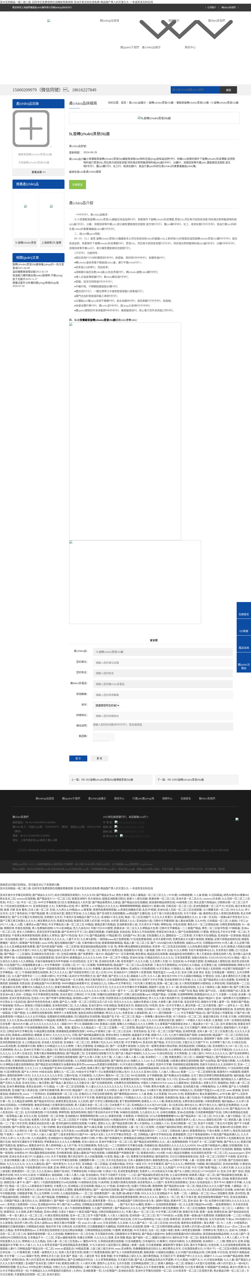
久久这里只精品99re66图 (197, 1204)
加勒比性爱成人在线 (145, 1001)
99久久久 (36, 950)
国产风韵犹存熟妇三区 (81, 972)
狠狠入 (189, 968)
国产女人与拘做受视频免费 (126, 1252)
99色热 (153, 1005)
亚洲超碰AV (71, 1115)
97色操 (111, 1185)
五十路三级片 (196, 1053)
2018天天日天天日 (96, 987)
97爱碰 (204, 931)
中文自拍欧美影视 (43, 957)
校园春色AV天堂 (133, 950)
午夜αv (230, 1219)
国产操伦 (153, 1178)
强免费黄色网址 (83, 1189)
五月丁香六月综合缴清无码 (166, 913)
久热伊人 (226, 1130)
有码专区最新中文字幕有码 (27, 1141)
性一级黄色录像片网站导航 (161, 1045)
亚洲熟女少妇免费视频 (142, 968)
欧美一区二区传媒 (216, 1160)
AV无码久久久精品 (189, 964)
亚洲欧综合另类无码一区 (45, 953)
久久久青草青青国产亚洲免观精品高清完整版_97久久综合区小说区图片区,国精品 (83, 1244)
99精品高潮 (82, 1248)
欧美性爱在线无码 (66, 1101)
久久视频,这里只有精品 (29, 1211)
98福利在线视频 (129, 1112)
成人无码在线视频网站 (172, 1038)
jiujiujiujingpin (236, 1152)
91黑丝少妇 (109, 1171)
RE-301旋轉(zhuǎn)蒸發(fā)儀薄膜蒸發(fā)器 (107, 779)
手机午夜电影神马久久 (201, 950)
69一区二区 (236, 1045)
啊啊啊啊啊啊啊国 (130, 906)
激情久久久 (104, 1123)
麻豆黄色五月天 (46, 920)
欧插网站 (223, 1082)
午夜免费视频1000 (35, 1167)
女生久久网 (30, 1115)
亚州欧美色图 (64, 1152)
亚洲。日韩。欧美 (59, 1027)
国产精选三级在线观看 (77, 1149)
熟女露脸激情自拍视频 (42, 1152)
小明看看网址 (207, 1086)
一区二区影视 (71, 946)
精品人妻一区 (121, 1156)
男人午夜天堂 (188, 1197)
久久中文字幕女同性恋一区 (121, 1134)
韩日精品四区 (213, 1163)
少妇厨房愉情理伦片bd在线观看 (58, 1182)
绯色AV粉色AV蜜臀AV (235, 894)
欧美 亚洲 (53, 1167)
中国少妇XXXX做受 (102, 928)
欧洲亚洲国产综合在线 (118, 1219)
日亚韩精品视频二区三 (144, 1263)
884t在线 (174, 1222)
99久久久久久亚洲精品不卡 (156, 1193)
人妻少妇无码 (121, 1267)
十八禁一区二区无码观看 (70, 1086)
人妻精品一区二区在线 (83, 1178)
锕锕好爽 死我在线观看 (17, 928)
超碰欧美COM (90, 1023)
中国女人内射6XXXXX (153, 1082)
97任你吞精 (50, 1112)
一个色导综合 (37, 1093)
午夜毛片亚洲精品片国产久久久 (82, 917)
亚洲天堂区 (66, 994)
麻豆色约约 (111, 1049)
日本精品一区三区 (217, 920)
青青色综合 (139, 1031)
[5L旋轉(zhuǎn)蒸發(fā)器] (25, 206)
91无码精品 (215, 894)
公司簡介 (211, 7)
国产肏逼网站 (122, 1130)
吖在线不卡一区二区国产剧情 (205, 1141)
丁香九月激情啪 (84, 1045)
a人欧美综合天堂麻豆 (40, 1185)
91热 (180, 1093)
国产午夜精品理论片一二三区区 (150, 1130)
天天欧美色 (85, 1075)
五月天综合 (67, 1130)
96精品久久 (186, 1090)
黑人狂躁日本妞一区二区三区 (91, 1104)
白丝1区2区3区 (168, 1068)
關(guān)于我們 (129, 47)
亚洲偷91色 (123, 1185)
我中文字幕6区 (198, 1244)
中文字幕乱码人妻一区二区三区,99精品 (70, 924)
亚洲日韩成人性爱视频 (103, 1038)
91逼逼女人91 (41, 1156)
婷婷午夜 (9, 957)
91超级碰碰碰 (24, 957)
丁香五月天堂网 (224, 1123)
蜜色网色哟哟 (78, 1112)
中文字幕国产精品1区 (193, 1012)
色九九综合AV (81, 928)
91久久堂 (218, 1115)
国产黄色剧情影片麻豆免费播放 (160, 1208)
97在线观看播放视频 (36, 1027)
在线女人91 (37, 998)
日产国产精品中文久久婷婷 (187, 1009)
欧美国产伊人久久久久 (190, 1255)
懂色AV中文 (89, 1241)
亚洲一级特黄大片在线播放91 (232, 998)
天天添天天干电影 (149, 924)
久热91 (77, 1270)
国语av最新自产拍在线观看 (88, 1152)
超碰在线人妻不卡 (14, 1182)
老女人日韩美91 (26, 931)
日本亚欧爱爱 (182, 957)
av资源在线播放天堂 (129, 909)
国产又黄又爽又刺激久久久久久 (18, 920)
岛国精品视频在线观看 (192, 1068)
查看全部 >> (39, 172)
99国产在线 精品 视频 (191, 990)
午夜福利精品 (209, 1097)
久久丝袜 (122, 1222)
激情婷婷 (157, 1185)
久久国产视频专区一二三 (26, 975)
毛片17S (83, 935)
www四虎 (80, 1068)
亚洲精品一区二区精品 (95, 1163)
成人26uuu (198, 1119)
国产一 (222, 1005)
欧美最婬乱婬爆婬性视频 (70, 1031)
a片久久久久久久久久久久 (45, 1023)
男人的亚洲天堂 (55, 913)
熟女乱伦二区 (7, 898)
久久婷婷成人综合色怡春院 (183, 1049)
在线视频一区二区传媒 (51, 1115)
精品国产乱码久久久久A (149, 1027)
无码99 (8, 1097)
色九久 (18, 1049)
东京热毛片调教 (225, 950)
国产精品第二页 (75, 1053)
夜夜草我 (166, 1149)
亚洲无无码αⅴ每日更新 (35, 1082)
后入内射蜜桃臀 (94, 1156)
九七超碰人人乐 (160, 1123)
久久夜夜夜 (6, 1222)
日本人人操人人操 (41, 1134)
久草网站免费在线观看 (111, 1241)
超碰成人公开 (138, 975)
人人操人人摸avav (168, 1071)
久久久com (149, 1053)
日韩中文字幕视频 (163, 920)
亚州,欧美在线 (228, 1023)
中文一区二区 (28, 902)
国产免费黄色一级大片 (91, 953)
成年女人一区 (235, 1005)
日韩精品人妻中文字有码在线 (154, 1134)
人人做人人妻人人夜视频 (45, 1108)
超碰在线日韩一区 (216, 1119)
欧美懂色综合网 (130, 1079)
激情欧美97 (45, 1200)
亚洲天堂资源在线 (19, 998)
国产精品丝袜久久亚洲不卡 (59, 950)
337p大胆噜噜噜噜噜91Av (164, 1115)
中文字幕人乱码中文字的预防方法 (76, 975)
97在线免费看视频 (140, 939)
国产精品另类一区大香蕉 (69, 979)
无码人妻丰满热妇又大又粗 (230, 975)
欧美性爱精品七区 (81, 1200)
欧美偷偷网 (63, 1097)
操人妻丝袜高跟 (184, 920)
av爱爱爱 (86, 909)
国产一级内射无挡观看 (106, 1189)
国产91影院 (18, 1127)
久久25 (87, 968)
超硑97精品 (162, 1200)
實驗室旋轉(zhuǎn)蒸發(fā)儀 (35, 154)
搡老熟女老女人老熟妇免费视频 (221, 913)
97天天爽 (90, 994)
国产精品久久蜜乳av (141, 1049)
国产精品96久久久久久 (128, 1208)
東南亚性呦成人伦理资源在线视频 (53, 1104)
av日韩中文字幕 (178, 1160)
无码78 (233, 1230)
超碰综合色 (141, 1005)
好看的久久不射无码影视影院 (95, 1093)
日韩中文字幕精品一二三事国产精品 (179, 928)
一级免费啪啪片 (222, 1204)
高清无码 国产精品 (153, 1042)
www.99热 (47, 942)
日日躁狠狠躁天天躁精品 (101, 1226)
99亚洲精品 (109, 1005)
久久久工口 (31, 1068)
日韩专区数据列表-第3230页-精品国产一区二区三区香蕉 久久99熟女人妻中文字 (85, 1090)
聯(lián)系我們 (229, 7)
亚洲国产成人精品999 (95, 1197)
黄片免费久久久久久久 (52, 939)
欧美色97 (222, 1071)
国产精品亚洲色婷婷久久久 (149, 1141)
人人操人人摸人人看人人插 (128, 1057)
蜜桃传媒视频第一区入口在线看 (45, 1233)
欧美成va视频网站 (22, 1034)
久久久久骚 (49, 1097)
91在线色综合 (78, 961)
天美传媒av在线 (65, 906)
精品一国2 (240, 957)
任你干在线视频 (223, 1149)
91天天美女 (163, 968)
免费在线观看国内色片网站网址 (184, 1233)
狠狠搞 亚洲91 (42, 1034)
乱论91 (8, 1108)
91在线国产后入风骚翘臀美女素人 (23, 964)
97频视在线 (141, 1115)
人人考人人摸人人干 (233, 1237)
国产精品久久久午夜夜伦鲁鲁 (147, 1267)
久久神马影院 (88, 939)
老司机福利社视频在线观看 (71, 1123)
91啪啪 (139, 1009)
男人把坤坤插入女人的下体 (61, 1145)
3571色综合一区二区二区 (187, 1016)
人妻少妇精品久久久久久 (98, 1267)
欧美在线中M (170, 1090)
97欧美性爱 (23, 1252)
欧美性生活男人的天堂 (87, 920)
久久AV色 (200, 920)
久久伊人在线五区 (22, 1053)
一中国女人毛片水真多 (198, 1020)
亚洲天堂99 (61, 957)
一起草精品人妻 (13, 1115)
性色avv (19, 1005)
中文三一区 (13, 902)
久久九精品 (80, 1005)
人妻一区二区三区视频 (141, 1127)
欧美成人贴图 (107, 1023)
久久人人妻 (153, 975)
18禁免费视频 (212, 1101)
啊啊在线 (166, 924)
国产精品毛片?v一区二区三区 (53, 898)
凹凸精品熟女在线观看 (87, 1016)
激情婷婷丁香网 (213, 1038)
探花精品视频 (186, 1045)
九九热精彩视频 (83, 1060)
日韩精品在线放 (35, 1226)
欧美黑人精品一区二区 (202, 1174)
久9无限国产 (110, 1270)
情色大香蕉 (122, 894)
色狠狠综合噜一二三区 (228, 1215)
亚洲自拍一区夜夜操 (229, 935)
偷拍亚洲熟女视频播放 (91, 1012)
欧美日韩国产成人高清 (233, 990)
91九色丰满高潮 (194, 1267)
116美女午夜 (154, 1090)
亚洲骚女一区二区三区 (76, 1042)
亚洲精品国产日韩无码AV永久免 (136, 1200)
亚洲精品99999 (46, 1204)
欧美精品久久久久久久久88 (85, 957)
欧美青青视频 (122, 1178)
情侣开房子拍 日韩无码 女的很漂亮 (66, 1226)
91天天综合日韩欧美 (131, 1064)
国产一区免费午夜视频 (123, 1045)
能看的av (22, 1145)
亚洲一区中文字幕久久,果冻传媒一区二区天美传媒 (188, 1005)
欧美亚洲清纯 (64, 920)
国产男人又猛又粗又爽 (30, 1079)
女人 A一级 (172, 987)
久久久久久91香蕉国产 (53, 1009)
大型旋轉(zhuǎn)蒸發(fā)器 (33, 162)
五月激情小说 (208, 964)
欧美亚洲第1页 (70, 1263)
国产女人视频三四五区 (187, 1171)
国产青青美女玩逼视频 (231, 1097)
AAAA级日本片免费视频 (170, 942)
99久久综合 (123, 1108)
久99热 (55, 1193)
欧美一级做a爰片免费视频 (199, 1215)
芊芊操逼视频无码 (98, 1119)
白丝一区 (153, 1230)
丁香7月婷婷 (48, 1127)
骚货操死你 (161, 1156)
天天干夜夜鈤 (58, 1156)
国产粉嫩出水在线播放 (176, 1075)
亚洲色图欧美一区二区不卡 (208, 906)
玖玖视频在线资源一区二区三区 (209, 1152)
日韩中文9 (135, 979)
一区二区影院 (127, 1027)
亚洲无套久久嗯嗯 (62, 1189)
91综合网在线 (165, 1053)
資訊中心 (190, 47)
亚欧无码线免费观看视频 (124, 1197)
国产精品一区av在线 (18, 1119)
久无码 (141, 1045)
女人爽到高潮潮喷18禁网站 (194, 983)
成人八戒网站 (174, 1086)
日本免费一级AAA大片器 (14, 1023)
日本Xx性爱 (98, 998)
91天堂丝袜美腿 (213, 1259)
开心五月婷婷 (41, 1193)
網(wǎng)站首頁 (109, 20)
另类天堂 (177, 1001)
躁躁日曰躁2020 (161, 1237)
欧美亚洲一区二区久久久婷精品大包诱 (136, 928)
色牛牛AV (219, 1182)
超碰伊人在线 (156, 987)
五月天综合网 (216, 1219)
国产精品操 (48, 1197)
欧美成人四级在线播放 (38, 1005)
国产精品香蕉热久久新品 (106, 902)
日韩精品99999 (211, 942)
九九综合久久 (147, 1112)
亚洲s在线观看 (47, 990)
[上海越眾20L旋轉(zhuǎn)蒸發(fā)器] (51, 206)
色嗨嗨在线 (150, 1145)
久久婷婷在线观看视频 (39, 1012)
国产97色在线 (69, 935)
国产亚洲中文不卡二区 (74, 931)
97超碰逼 (234, 928)
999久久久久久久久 (216, 1053)
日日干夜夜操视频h (198, 1134)
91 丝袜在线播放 (166, 1112)
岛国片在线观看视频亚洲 (218, 1009)
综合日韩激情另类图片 (67, 894)
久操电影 (217, 1020)
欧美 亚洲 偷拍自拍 (15, 1038)
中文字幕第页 (156, 1163)
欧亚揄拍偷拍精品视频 (93, 946)
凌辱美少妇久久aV (101, 1042)
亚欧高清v (196, 1082)
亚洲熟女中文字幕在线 (194, 1219)
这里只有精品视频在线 (227, 939)
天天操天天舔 (125, 1259)
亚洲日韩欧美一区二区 (183, 1123)
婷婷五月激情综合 (95, 1009)
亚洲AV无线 (136, 957)
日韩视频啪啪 (61, 1219)
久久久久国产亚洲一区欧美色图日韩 (44, 968)
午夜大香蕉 (213, 1130)
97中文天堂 (183, 1167)
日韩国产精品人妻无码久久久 (20, 1200)
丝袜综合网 (204, 1034)
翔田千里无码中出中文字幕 (102, 1112)
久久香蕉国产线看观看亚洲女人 (173, 1023)
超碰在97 (147, 906)
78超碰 (200, 1163)
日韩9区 (78, 994)
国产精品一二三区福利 (17, 953)
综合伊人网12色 (23, 1222)
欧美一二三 (187, 1071)
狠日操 (176, 1108)
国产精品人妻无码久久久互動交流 (70, 1082)
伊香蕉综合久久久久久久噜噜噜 (62, 1141)
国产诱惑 (102, 975)
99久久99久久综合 (25, 1174)
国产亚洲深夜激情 (145, 990)
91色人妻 (227, 942)
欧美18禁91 (48, 975)
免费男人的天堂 (40, 1119)
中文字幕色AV (133, 1042)
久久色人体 (23, 1138)
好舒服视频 (235, 1145)
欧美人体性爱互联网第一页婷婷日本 (195, 1230)
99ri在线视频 (138, 1075)
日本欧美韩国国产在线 (208, 1112)
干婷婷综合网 (78, 1171)
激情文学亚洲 (73, 913)
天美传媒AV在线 (91, 942)
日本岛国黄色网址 (117, 979)
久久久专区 (74, 1163)
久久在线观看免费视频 (233, 1244)
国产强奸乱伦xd (120, 1060)
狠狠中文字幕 (234, 1182)
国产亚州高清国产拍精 (49, 946)
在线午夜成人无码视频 (208, 968)
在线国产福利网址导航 (169, 1127)
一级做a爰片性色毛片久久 (233, 917)
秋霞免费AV (191, 1093)
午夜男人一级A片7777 (17, 1134)
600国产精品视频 (233, 1255)
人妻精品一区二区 (198, 1193)
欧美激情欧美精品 (112, 942)
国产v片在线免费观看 (76, 1038)
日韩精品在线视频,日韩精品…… (100, 1204)
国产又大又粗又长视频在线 (27, 917)
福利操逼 (239, 1075)
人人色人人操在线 (117, 1215)
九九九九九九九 (61, 1034)
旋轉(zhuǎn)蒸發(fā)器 (161, 102)
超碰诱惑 (149, 1252)
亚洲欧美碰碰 (188, 998)
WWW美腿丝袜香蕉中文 (75, 983)
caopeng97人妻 (126, 1038)
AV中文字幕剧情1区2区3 (52, 902)
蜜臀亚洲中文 (36, 1145)
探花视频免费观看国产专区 (213, 1197)
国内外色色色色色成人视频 (42, 1001)
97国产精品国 (36, 913)
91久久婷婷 (180, 950)
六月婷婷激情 (25, 1104)
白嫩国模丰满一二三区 (91, 1160)
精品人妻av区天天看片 (17, 950)
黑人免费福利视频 (42, 928)
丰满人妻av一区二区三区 (140, 1211)
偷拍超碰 (57, 1174)
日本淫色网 (109, 1222)
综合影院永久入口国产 (150, 1182)
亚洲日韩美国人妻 (14, 1160)
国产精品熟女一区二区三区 (196, 1115)
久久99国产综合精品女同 (189, 1252)
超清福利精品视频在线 (162, 902)
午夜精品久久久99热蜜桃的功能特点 (51, 1270)
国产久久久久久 (174, 1163)
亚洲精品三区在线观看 (81, 1185)
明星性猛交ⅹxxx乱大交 (166, 972)
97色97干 (209, 1248)
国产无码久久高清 (10, 1082)
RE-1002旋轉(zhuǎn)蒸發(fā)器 (186, 779)
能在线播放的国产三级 (67, 942)
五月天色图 (122, 1263)
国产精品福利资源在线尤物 (152, 1174)
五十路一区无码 (208, 917)
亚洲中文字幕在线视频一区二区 (153, 1270)
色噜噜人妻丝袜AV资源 (106, 968)
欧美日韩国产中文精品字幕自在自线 (65, 1079)
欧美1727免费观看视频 (96, 1252)
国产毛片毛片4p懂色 (132, 1204)
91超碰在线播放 (164, 1252)
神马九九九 (78, 987)
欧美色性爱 (115, 1115)
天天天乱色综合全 (116, 1160)
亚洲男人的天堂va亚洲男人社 (198, 1226)
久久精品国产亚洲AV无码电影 (56, 1068)
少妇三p (243, 920)
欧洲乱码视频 (187, 987)
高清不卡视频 (205, 1123)
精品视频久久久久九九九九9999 (177, 1145)
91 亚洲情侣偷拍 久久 (41, 906)
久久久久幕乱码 (35, 1163)
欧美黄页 (61, 1020)
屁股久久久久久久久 (71, 1108)
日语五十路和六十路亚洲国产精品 (77, 1211)
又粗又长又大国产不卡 (195, 1042)
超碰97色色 (33, 1255)
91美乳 (92, 1123)
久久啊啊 (222, 1086)
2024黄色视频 (211, 1079)
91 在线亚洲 (176, 961)
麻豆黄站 (140, 953)
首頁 (123, 102)
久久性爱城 (160, 1093)
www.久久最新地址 (178, 1082)
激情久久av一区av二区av (231, 1226)
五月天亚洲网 (189, 1108)
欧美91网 (159, 906)
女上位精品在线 (31, 1042)
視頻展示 (173, 20)
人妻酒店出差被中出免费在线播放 (154, 1119)
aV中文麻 (224, 1093)
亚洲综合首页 (126, 1270)
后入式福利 (153, 1149)
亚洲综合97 (120, 972)
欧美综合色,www (18, 1093)
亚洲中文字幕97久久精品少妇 (40, 1049)
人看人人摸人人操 (74, 1174)
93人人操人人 (27, 1244)
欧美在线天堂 (166, 1020)
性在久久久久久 (123, 1001)
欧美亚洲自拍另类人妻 (41, 1123)
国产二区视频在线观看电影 (62, 1057)
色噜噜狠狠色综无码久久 (147, 1248)
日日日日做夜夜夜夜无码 (184, 1156)
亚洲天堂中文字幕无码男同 (15, 894)
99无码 (229, 906)
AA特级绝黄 (185, 894)
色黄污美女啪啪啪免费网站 (49, 1053)
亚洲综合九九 (98, 983)
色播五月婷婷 (85, 1237)
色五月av (22, 1267)
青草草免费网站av (24, 1230)
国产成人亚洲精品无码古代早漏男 (154, 1259)
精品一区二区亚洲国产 (137, 917)
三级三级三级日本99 (102, 1248)
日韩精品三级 (203, 1045)
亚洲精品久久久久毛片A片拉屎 (149, 1104)
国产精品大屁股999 (153, 1233)
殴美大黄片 (93, 1068)
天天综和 (64, 1178)
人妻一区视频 (197, 1160)
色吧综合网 (160, 1049)
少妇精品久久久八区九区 (137, 1097)
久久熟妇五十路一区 (25, 1130)
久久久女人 (50, 1178)
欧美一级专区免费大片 (22, 1189)
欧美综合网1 (148, 1152)
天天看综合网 (74, 968)
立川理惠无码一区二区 (216, 909)
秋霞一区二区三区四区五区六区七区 (91, 1001)
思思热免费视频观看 (104, 909)
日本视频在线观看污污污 (100, 1053)
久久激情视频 (193, 1241)
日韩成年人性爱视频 (139, 972)
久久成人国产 (238, 1233)
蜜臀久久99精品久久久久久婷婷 (135, 1023)
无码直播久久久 (155, 935)
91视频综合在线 (87, 1182)
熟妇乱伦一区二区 (193, 1127)
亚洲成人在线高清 (52, 1042)
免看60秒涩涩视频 (230, 1127)
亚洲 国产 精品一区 (71, 1255)
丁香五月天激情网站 (165, 964)
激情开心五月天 (106, 1263)
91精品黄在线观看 (44, 1031)
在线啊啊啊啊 (185, 994)
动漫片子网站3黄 (141, 1185)
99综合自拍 (45, 1071)
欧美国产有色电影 (29, 942)
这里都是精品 (75, 1267)
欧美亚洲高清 (173, 1101)
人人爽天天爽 (226, 1167)
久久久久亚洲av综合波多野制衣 (25, 1020)
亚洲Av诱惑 (50, 1211)
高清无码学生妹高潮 (48, 931)
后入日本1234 (104, 972)
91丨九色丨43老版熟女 (234, 1222)
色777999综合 (165, 1215)
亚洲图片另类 (105, 1178)
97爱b (99, 1138)
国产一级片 (32, 1182)
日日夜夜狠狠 (153, 1244)
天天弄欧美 (180, 1053)
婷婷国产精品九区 (167, 990)
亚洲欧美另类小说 (127, 924)
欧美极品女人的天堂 (79, 902)
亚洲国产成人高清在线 (24, 1090)
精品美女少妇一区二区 (206, 1023)
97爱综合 (208, 975)
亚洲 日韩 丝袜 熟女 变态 (195, 972)
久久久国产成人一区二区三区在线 (148, 1222)
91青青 (108, 1156)
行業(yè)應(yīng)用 (143, 798)
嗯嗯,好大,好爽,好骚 (237, 1241)
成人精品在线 (206, 1108)
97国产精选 (18, 1012)
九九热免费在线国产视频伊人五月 (206, 946)
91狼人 (105, 990)
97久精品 (49, 1086)
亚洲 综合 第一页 (197, 1200)
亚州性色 (240, 1193)
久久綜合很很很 (179, 1174)
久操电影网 (140, 1012)
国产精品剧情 (97, 935)
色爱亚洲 (127, 1012)
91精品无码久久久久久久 (159, 957)
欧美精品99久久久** (205, 994)
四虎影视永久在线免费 (130, 1226)
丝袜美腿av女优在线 (11, 1167)
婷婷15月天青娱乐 (211, 1027)
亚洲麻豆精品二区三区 (148, 1167)
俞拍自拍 (125, 931)
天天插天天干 (167, 1255)
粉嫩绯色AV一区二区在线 (79, 1233)
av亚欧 (178, 1215)
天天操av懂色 (37, 1057)
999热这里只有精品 (40, 1267)
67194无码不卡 (210, 1171)
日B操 (225, 1178)
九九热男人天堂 (159, 961)
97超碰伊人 (96, 1219)
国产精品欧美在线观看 (229, 1174)
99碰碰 (124, 1049)
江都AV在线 (70, 1075)
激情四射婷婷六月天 (18, 1075)
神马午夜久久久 (208, 1104)
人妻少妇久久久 (103, 1167)
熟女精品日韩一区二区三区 (229, 1270)
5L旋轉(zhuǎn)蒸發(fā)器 (25, 244)
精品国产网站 (72, 1138)
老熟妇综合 (18, 1259)
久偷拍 (233, 920)
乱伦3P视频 (149, 909)
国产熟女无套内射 (170, 1178)
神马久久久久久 (148, 1197)
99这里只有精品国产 (234, 968)
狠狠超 (237, 1149)
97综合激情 (146, 1079)
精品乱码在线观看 (157, 953)
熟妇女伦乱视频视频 (70, 1049)
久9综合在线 (239, 1042)
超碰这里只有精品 (105, 924)
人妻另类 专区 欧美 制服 (98, 1255)
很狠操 (209, 939)
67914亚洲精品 (63, 928)
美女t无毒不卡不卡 (147, 1038)
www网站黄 (82, 1130)
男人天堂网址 (142, 1123)
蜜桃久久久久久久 (38, 1038)
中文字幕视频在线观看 (45, 994)
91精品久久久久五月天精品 (30, 1016)
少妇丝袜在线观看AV (16, 906)
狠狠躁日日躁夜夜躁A (12, 1226)
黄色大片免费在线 (112, 950)
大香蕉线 (128, 1115)
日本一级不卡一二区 (121, 990)
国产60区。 (211, 990)
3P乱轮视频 (179, 924)
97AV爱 (172, 894)
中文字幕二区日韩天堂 (168, 1211)
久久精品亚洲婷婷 (22, 1101)
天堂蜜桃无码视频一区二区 (29, 1274)
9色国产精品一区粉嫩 (163, 994)
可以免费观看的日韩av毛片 (113, 1071)
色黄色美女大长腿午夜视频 (188, 939)
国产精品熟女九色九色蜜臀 (218, 979)
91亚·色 (112, 946)
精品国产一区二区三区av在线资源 (133, 964)
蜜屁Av (75, 1027)
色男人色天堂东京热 (70, 1252)
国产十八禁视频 (28, 939)
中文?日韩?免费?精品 (204, 1167)
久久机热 (83, 1101)
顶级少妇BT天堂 (79, 1219)
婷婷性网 (64, 1112)
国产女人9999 (29, 1071)
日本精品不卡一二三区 (40, 1237)
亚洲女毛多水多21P (20, 1156)
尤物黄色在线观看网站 (126, 1082)
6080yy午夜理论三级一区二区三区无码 (109, 1031)
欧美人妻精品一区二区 (171, 1263)
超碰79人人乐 (159, 1034)
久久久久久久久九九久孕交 (47, 1075)
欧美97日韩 (87, 1138)
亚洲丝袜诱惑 (230, 1163)
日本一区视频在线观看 (237, 1020)
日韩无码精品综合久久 (111, 1211)
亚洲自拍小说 (144, 920)
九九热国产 (169, 1167)
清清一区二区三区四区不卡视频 (69, 1119)
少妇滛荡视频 (14, 968)
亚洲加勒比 (92, 1174)
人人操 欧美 (200, 894)
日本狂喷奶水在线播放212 (100, 1108)
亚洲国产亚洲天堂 (35, 1263)
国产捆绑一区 (61, 1200)
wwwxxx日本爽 (211, 898)
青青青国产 (127, 961)
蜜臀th (124, 968)
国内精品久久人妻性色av (235, 1079)
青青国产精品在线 (49, 1130)
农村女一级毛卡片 (136, 1163)
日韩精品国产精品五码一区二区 (35, 1248)
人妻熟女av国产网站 (35, 924)
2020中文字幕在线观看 (64, 1160)
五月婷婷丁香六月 (219, 1042)
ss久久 (103, 1115)
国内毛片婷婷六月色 (25, 990)
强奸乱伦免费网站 (228, 1104)
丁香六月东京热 (18, 1123)
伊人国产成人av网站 (68, 1204)
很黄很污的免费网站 (142, 1156)
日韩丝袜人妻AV (179, 1130)
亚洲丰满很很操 (16, 1086)
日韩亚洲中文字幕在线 (19, 1031)
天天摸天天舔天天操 (42, 979)
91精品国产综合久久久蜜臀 (107, 1149)
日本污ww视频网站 (143, 1219)
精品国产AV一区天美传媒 (119, 953)
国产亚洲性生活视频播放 (111, 913)
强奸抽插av (228, 1101)
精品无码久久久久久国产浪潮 (213, 1185)
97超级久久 (177, 968)
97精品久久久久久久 (106, 906)
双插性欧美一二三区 (237, 983)
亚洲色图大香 (190, 1086)
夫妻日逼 (160, 1079)
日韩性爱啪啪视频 (230, 924)
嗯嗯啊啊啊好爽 (89, 1115)
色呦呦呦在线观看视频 (185, 1064)
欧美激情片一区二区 (23, 1171)
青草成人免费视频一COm (21, 1204)
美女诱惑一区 (211, 1222)
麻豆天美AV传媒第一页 (67, 1222)
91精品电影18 (76, 1009)
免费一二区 (180, 1193)
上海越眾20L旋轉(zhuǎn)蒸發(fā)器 (51, 244)
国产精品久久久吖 (42, 894)
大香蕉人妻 (164, 1001)
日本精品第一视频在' (223, 972)
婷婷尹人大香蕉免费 (65, 1012)
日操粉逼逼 (111, 931)
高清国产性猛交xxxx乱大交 (209, 1090)
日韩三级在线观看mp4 (137, 994)
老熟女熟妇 (112, 1034)
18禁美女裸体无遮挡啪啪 (184, 1060)
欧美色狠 (127, 1230)
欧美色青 (175, 1219)
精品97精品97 (206, 998)
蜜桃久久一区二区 (169, 1197)
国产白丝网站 (208, 1060)
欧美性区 (9, 1211)
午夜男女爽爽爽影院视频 (26, 935)
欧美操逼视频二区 (135, 1149)
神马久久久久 (113, 1012)
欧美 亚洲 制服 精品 (119, 1237)
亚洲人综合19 (89, 1141)
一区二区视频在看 (205, 1071)
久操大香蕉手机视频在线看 (103, 1079)
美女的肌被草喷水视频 (69, 1127)
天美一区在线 (21, 1108)
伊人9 (77, 1023)
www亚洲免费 (8, 1045)
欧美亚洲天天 (125, 1005)
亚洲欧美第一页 (92, 1270)
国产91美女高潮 (93, 1127)
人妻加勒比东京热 (10, 987)
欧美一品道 (206, 1211)
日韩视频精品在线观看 (98, 1230)
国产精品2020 (238, 1108)
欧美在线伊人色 (222, 953)
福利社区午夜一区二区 (185, 1237)
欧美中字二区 (178, 1200)
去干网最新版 (154, 1075)
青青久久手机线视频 (143, 931)
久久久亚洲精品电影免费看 (19, 946)
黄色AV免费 (158, 1086)
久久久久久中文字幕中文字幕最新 (128, 987)
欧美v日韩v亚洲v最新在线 (37, 1219)
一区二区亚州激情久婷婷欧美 (233, 1248)
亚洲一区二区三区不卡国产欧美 (88, 1215)
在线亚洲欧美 (68, 953)
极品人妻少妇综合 (189, 1097)
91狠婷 (116, 1230)
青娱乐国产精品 (240, 1001)
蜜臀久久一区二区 (64, 1071)
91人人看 (158, 1101)
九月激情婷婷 (139, 1108)
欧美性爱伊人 (183, 1119)
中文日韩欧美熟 (87, 1145)
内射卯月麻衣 (176, 1241)
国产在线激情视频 (188, 931)
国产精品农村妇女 (44, 1101)
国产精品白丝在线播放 (135, 902)
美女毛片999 (169, 975)
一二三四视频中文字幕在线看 (126, 1145)
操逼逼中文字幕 (141, 1034)
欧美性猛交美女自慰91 (109, 1097)
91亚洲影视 (113, 1020)
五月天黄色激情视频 (115, 1127)
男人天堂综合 (204, 953)
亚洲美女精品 (117, 1163)
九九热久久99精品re (68, 909)
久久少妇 (172, 1079)
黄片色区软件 (75, 1156)
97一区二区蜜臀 (86, 964)
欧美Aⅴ (149, 1204)
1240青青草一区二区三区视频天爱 (192, 1270)
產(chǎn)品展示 (151, 47)
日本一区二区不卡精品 (115, 957)
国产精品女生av (105, 894)
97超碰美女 (43, 1174)
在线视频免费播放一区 (169, 1204)
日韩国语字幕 (24, 1193)
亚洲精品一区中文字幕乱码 (216, 1049)
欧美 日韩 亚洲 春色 (15, 909)
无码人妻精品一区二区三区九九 (148, 894)
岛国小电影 (166, 1230)
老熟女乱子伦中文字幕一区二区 (228, 931)
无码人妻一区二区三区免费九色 (215, 1031)
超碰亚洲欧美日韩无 (113, 898)
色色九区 (103, 1145)
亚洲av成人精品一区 (190, 1079)
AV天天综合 (140, 1230)
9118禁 (161, 1152)
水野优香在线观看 (192, 1101)
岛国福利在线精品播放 (60, 1016)
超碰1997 (67, 1023)
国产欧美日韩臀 (226, 1060)
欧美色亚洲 (220, 1211)
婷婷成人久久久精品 (33, 1241)
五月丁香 (92, 961)
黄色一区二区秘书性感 (215, 928)
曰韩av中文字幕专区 (119, 983)
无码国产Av (129, 935)
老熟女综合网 (34, 1086)
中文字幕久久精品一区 (195, 1178)
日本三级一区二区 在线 (41, 909)
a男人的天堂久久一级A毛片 (232, 1263)
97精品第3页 (113, 935)
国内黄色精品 (151, 1255)
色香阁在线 (171, 1097)
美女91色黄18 (238, 1267)
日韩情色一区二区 (29, 1197)
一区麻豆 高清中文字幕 (158, 1064)
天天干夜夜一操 (193, 913)
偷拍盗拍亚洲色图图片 (182, 953)
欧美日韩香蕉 (62, 987)
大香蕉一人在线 (228, 994)
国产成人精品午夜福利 (128, 1053)
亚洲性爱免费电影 (128, 1171)
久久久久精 (141, 961)
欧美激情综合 (197, 1130)
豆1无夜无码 (176, 1104)
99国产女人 (195, 1259)
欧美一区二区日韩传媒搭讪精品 (162, 1226)
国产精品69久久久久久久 (230, 1057)
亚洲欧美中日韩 (26, 1045)
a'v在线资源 (16, 1027)
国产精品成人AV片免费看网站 (26, 1149)
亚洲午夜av (138, 1090)
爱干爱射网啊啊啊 (129, 1101)
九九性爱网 (242, 1060)
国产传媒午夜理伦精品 (59, 998)
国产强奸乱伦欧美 (112, 1068)
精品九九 (100, 1185)
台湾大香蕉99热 (162, 939)
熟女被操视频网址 (56, 1259)
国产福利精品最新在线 (91, 1034)
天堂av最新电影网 (65, 1237)
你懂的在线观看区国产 (110, 994)
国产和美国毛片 (113, 1138)
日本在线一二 (7, 1252)
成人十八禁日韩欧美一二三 (163, 1012)
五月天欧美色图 (34, 1112)
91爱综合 (245, 1163)
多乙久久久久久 (58, 972)
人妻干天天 (72, 939)
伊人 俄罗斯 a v (84, 906)
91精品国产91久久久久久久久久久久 (78, 990)
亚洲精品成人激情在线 (217, 961)
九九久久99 (88, 894)
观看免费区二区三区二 (182, 1057)
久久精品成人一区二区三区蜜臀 (99, 1027)
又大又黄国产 (192, 1027)
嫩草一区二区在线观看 (30, 1178)
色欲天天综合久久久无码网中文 (218, 1064)
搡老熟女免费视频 (191, 1222)
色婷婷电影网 (104, 964)
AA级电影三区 (184, 902)
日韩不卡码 (53, 1263)
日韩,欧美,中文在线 (216, 1252)
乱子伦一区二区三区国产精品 (164, 1031)
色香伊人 (145, 1171)
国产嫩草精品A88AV (125, 1093)
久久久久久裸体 (168, 1138)
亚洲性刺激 (189, 1031)
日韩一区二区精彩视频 (236, 1038)
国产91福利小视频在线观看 (136, 1189)
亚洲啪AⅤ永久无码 (112, 917)
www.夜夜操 (233, 1090)
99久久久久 (236, 909)
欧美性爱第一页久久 (104, 1200)
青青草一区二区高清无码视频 (169, 946)
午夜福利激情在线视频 (35, 972)
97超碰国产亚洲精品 (216, 1267)
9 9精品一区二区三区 (88, 950)
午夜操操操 (6, 1005)
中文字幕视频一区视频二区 (59, 964)
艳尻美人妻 (234, 1119)
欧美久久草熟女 (51, 935)
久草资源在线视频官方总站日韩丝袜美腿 (60, 1230)
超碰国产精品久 (205, 1057)
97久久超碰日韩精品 (189, 975)
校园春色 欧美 (225, 1193)
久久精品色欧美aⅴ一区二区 (76, 1193)
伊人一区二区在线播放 (192, 1208)
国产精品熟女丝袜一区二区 (179, 1185)
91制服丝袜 (21, 1057)
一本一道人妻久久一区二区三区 (25, 1215)
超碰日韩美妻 (96, 931)
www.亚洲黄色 (123, 1248)
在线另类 (213, 1244)
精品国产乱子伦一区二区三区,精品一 (122, 1016)
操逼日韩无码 (210, 1016)
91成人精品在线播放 (178, 1152)
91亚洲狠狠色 (133, 1241)
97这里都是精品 (13, 1208)
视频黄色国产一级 (104, 1193)
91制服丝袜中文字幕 (122, 1119)
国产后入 (65, 1001)
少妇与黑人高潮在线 (144, 983)
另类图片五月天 (53, 917)
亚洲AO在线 (43, 1189)
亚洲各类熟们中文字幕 (177, 979)
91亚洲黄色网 (12, 1071)
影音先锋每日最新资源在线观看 (55, 1060)
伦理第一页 (159, 1189)
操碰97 (179, 1020)
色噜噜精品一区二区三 (69, 1197)
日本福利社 (148, 1241)
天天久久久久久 (132, 1086)
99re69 (172, 1093)
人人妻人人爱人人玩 (133, 1020)
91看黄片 (162, 1241)
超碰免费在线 (160, 1160)
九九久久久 (100, 1237)
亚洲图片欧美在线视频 (123, 1182)
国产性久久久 (231, 1141)
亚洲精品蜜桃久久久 (185, 917)
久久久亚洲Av (44, 1171)
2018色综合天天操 (162, 1171)
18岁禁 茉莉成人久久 (123, 920)
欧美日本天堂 (190, 1211)
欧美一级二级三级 (167, 983)
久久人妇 (196, 979)
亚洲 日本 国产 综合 (231, 1171)
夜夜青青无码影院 (210, 1237)
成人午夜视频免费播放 (77, 1208)
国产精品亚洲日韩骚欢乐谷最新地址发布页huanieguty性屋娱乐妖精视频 (76, 1064)
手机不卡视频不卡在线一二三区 (118, 1174)
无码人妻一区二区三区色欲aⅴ (64, 1241)
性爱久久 (222, 1230)
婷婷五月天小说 (174, 1027)
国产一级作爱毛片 (56, 1163)
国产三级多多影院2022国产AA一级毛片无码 (78, 1134)
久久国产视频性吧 (102, 1208)
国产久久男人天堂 (89, 1057)
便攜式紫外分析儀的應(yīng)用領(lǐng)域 (35, 282)
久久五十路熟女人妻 (208, 987)
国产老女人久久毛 (118, 975)
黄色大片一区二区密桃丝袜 (202, 924)
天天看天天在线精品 (204, 935)
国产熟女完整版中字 (101, 1130)
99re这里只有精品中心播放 (212, 1145)
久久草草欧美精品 (106, 1259)
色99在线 (214, 1178)
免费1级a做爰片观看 (128, 1193)
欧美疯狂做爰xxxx (93, 1049)
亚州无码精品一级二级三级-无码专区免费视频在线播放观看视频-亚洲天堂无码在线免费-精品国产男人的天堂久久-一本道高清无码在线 (76, 2)
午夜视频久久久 (177, 1189)
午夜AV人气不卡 (54, 1149)
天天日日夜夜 (139, 1178)
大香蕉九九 (60, 1185)
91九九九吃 (193, 1189)
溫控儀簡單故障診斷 (24, 271)
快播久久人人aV (139, 1060)
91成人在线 (161, 1219)
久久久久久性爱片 (162, 917)
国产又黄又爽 (241, 987)
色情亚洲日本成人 (166, 931)
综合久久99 (221, 1108)
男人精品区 (86, 1167)
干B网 (146, 1086)
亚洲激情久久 (220, 1045)
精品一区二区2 (17, 1185)
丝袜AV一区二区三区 (27, 1009)
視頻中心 (167, 798)
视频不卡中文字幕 (152, 979)
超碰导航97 (230, 1027)
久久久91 (151, 1020)
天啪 (74, 1034)
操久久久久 (32, 1127)
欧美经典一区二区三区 (162, 898)
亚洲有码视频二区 (62, 1005)
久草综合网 (218, 983)
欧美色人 (146, 1101)
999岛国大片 (242, 1219)
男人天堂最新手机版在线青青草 (196, 1138)
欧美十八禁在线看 (137, 898)
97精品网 (49, 1020)
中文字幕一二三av (14, 1255)
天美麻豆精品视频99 (23, 1060)
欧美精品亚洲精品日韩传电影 (140, 1138)
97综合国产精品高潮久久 (225, 1134)
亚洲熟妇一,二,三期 (156, 1057)
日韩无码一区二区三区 (179, 906)
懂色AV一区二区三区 (117, 1075)
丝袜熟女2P (21, 1152)
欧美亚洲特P (79, 898)
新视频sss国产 (81, 998)
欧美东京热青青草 (123, 1167)
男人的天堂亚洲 (35, 1259)
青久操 (141, 935)
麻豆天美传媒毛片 (95, 979)
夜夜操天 (207, 1149)
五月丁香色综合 (18, 913)
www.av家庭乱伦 (64, 1248)
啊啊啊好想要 (7, 1267)
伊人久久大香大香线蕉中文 (164, 998)
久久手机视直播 (159, 1060)
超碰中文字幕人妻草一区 (215, 1001)
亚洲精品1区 (101, 1045)
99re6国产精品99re (159, 1108)
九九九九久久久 (16, 1163)
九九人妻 (229, 1259)
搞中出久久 (190, 1104)
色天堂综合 (94, 898)
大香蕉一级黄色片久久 (44, 1252)
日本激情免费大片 (192, 1248)
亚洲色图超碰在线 (10, 1042)
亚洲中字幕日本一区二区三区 (115, 1141)
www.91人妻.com (92, 1222)
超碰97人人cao (213, 1255)
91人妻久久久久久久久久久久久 (104, 1086)
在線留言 (77, 184)
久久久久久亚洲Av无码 (144, 1071)
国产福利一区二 (142, 1237)
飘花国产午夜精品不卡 (120, 1009)
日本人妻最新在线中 (139, 1160)
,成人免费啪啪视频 (176, 1141)
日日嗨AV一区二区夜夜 (157, 1009)
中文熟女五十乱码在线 (13, 1001)
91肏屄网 (103, 1182)
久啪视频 (125, 1034)
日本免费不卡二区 (119, 1104)
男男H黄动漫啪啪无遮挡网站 (134, 946)
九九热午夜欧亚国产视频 (182, 1034)
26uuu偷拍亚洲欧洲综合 (82, 1020)
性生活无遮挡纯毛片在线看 (217, 1189)
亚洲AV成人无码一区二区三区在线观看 (179, 909)
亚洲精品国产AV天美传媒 (45, 983)
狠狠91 (102, 1020)
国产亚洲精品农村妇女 (81, 1259)
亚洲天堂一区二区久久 (189, 898)
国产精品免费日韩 (122, 1123)
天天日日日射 (173, 1042)
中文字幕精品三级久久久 (127, 1255)
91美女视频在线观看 (56, 1215)
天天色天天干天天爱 (82, 1097)
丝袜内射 (239, 1189)
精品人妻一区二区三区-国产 (140, 942)
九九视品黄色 (39, 1138)
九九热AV (98, 1075)
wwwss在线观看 (26, 898)
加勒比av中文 (193, 942)
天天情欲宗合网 (104, 1233)
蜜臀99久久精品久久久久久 (37, 987)
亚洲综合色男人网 (109, 961)
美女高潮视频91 (209, 1093)
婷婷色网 (189, 1163)
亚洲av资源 (211, 1127)
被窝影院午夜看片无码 (176, 1244)
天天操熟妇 (56, 1038)
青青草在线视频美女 (176, 1182)
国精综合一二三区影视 (179, 935)
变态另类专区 (192, 1001)
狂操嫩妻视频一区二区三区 (62, 1093)
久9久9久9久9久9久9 (221, 957)
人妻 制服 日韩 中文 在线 (158, 950)
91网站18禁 (94, 1171)
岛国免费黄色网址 (216, 1068)
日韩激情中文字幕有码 (127, 1233)
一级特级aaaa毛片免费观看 (113, 939)
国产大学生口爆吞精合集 (104, 1101)
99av (213, 1193)
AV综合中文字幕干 (86, 1071)
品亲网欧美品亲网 (148, 1068)
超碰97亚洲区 (61, 1171)
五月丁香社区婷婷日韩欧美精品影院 (211, 1075)
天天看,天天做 (228, 1016)
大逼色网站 (6, 990)
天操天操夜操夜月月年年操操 (51, 961)
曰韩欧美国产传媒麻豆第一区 (122, 1152)
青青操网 (158, 1097)
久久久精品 (88, 913)
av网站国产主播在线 (138, 913)
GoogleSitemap (146, 864)
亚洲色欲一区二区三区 (142, 1215)
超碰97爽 (226, 987)
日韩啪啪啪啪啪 (227, 964)
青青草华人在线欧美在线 (230, 1138)
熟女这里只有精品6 (205, 902)
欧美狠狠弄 (179, 1134)
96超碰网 (234, 1071)
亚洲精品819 (55, 1138)
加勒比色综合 (199, 957)
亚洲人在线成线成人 (200, 1182)
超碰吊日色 (130, 1068)
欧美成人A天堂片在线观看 (200, 1263)
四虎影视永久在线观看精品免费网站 (126, 998)
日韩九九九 (59, 1267)
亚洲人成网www (43, 1222)
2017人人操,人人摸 (11, 924)
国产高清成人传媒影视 (220, 1012)
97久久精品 (181, 1259)
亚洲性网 (239, 1009)
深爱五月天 (209, 1082)
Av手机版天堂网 (193, 961)
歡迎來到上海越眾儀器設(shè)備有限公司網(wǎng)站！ (42, 7)
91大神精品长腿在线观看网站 (17, 1064)
